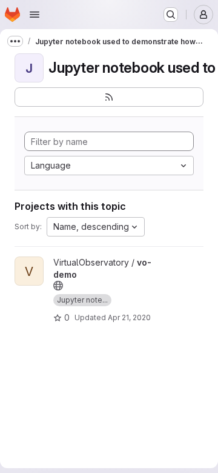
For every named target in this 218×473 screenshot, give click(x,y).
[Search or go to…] (171, 14)
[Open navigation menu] (34, 14)
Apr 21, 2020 (129, 317)
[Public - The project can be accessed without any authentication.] (58, 285)
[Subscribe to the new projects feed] (109, 97)
